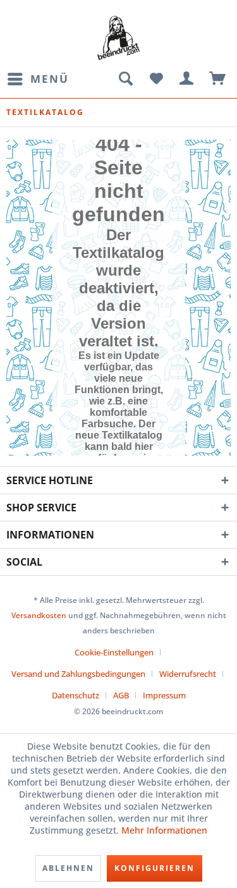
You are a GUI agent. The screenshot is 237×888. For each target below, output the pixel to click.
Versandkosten (38, 615)
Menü (49, 78)
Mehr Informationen (164, 830)
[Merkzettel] (156, 79)
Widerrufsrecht (187, 673)
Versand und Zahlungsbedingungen (78, 673)
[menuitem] (37, 79)
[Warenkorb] (218, 79)
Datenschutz (75, 695)
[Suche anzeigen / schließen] (125, 79)
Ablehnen (68, 868)
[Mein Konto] (187, 79)
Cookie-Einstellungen (114, 652)
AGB (121, 695)
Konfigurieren (154, 868)
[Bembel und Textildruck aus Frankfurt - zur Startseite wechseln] (118, 38)
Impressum (164, 695)
